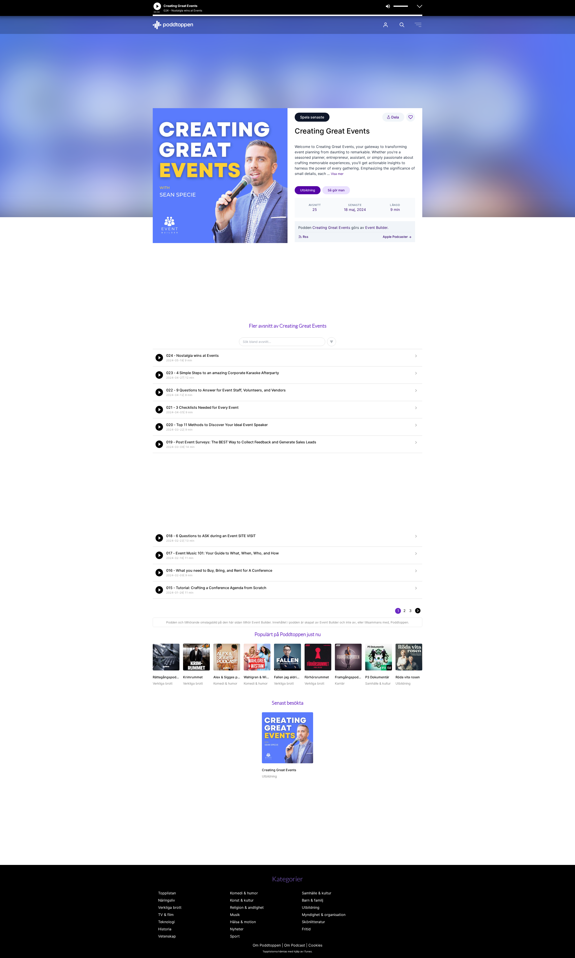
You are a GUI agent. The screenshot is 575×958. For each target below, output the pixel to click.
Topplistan (167, 893)
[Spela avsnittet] (159, 357)
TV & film (166, 914)
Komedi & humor (244, 893)
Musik (235, 914)
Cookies (315, 945)
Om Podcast (294, 945)
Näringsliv (166, 900)
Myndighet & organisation (323, 914)
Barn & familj (312, 900)
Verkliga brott (169, 907)
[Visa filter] (331, 341)
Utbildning (307, 190)
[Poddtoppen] (173, 25)
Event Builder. (376, 227)
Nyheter (236, 929)
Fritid (306, 929)
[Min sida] (385, 24)
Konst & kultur (242, 900)
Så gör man (336, 190)
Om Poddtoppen (267, 945)
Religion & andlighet (247, 907)
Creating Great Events (331, 227)
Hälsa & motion (243, 922)
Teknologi (166, 922)
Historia (164, 929)
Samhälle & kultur (316, 893)
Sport (235, 936)
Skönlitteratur (313, 922)
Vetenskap (167, 936)
